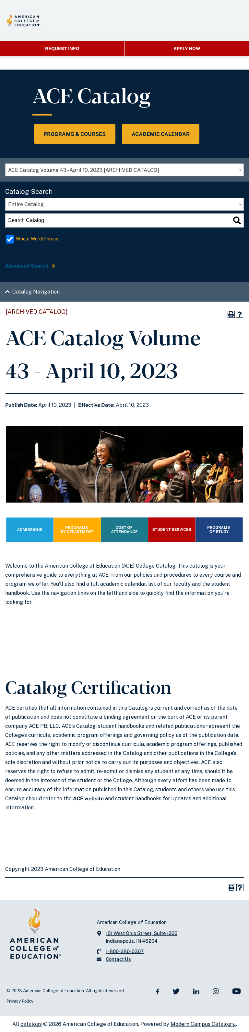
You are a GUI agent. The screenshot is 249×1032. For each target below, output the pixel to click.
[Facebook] (158, 991)
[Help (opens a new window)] (239, 314)
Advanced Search (27, 266)
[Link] (29, 540)
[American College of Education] (23, 20)
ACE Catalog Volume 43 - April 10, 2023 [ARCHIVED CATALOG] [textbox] (83, 170)
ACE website (88, 798)
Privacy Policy (19, 1001)
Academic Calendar (161, 134)
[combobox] (124, 169)
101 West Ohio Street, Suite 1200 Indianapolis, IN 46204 (141, 937)
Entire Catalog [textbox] (26, 204)
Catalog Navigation (36, 292)
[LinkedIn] (196, 991)
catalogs (31, 1024)
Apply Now (186, 48)
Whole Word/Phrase (37, 238)
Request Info (62, 48)
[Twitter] (176, 991)
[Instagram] (216, 991)
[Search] (237, 220)
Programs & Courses (75, 134)
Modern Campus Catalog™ (203, 1024)
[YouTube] (236, 991)
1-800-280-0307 (125, 951)
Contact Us (118, 959)
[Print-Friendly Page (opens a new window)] (231, 314)
